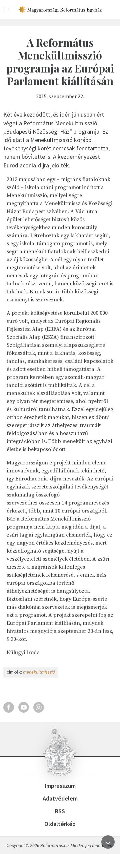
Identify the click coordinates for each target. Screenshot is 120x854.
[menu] (8, 10)
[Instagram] (38, 707)
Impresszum (60, 786)
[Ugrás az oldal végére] (108, 842)
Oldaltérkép (60, 824)
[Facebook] (8, 707)
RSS (60, 811)
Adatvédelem (60, 798)
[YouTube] (23, 707)
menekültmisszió (39, 672)
